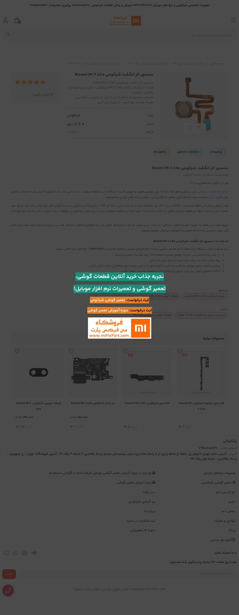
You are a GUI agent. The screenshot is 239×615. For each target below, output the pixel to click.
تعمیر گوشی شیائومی (107, 300)
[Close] (163, 275)
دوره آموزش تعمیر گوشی (107, 310)
